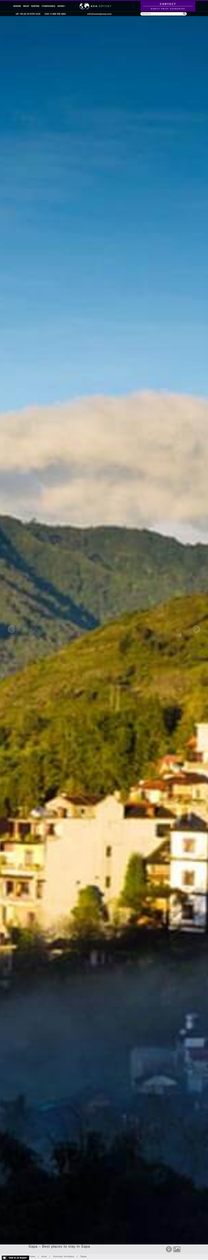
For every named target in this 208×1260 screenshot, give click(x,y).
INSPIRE (35, 6)
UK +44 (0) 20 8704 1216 (28, 14)
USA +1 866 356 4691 (55, 14)
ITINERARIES (48, 6)
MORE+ (61, 6)
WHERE (17, 6)
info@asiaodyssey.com (99, 14)
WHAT (26, 6)
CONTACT (168, 6)
